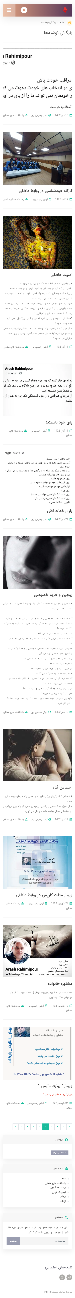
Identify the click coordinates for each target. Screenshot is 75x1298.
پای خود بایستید (58, 422)
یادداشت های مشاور (13, 115)
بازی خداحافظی (59, 511)
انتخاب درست (61, 107)
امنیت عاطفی (61, 275)
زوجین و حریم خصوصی (53, 595)
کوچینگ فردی (59, 1192)
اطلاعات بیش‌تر (59, 1152)
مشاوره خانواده (60, 984)
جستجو (13, 1241)
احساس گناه (62, 787)
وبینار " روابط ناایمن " (55, 1086)
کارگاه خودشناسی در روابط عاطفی (45, 191)
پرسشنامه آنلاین (58, 1188)
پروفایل (62, 1197)
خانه (64, 1179)
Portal (48, 1292)
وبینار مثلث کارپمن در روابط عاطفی (44, 895)
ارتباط (63, 1201)
